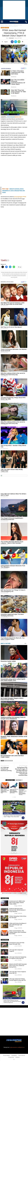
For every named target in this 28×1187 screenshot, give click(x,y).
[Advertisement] (14, 10)
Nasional (10, 25)
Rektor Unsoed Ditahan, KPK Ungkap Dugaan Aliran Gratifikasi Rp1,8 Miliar (5, 791)
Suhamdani (11, 38)
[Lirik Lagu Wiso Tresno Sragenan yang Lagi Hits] (4, 974)
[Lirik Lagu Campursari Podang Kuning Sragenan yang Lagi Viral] (4, 981)
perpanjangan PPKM (20, 197)
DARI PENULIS (18, 780)
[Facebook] (12, 41)
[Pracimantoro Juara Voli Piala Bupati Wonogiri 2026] (4, 945)
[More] (22, 41)
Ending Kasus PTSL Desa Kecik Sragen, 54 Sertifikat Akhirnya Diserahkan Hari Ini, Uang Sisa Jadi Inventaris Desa (21, 771)
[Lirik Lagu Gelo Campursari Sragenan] (4, 952)
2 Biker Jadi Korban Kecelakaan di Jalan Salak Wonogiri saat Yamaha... (17, 925)
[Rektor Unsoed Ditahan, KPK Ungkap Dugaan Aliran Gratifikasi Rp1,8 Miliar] (5, 785)
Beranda (2, 25)
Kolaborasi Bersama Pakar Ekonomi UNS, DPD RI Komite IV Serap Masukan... (17, 910)
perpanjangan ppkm (8, 760)
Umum (6, 25)
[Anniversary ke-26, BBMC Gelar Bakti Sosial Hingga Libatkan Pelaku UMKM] (4, 903)
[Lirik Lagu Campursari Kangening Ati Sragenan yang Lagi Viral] (4, 959)
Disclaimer (18, 1057)
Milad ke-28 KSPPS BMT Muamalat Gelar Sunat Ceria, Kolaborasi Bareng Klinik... (18, 965)
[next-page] (15, 797)
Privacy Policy (11, 1057)
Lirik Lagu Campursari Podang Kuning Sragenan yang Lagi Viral (17, 979)
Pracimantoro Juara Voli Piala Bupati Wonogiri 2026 (16, 943)
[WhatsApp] (19, 41)
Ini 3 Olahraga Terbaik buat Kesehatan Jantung (6, 769)
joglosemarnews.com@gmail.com (17, 1047)
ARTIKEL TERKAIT (10, 780)
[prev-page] (13, 797)
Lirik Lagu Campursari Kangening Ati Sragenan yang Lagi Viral (17, 957)
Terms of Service (21, 1055)
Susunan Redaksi (6, 1055)
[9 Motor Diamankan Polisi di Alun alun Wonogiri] (4, 918)
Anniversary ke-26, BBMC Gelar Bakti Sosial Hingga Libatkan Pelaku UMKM (17, 902)
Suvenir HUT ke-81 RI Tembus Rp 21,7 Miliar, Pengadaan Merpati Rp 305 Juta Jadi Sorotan (14, 791)
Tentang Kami (14, 1055)
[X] (15, 41)
